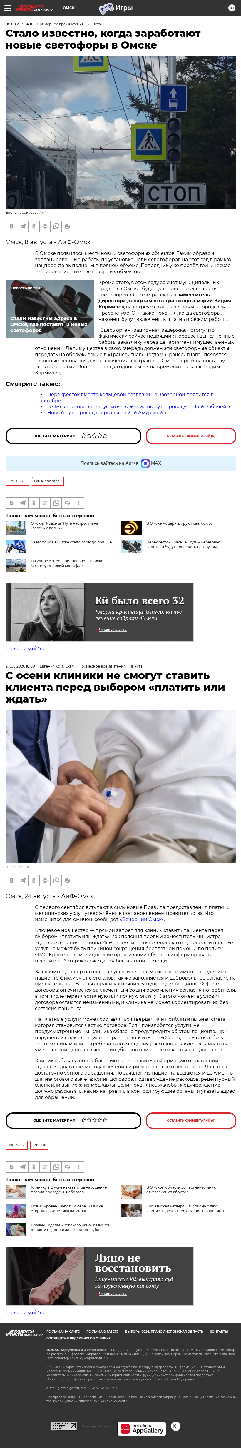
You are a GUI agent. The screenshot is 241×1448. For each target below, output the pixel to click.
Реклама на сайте (63, 1332)
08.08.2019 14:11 (19, 24)
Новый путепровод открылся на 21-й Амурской (105, 413)
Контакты (219, 1332)
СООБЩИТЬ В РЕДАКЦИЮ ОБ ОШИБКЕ (78, 1338)
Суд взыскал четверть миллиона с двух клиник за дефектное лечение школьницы (185, 1208)
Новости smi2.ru (25, 648)
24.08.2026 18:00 (20, 666)
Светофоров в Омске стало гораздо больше (71, 542)
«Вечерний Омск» (142, 919)
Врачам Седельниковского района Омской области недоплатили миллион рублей (71, 1227)
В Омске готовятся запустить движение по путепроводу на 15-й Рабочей (136, 406)
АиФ (43, 212)
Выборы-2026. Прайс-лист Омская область (164, 1332)
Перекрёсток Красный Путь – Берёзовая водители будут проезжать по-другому (183, 544)
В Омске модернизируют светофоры (179, 523)
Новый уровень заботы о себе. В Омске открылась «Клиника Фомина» (67, 1208)
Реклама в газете (102, 1332)
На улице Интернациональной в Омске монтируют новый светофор (67, 563)
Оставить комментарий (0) (191, 436)
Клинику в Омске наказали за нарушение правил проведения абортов (69, 1189)
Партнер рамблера (97, 1426)
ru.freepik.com (19, 866)
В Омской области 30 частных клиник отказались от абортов (181, 1189)
